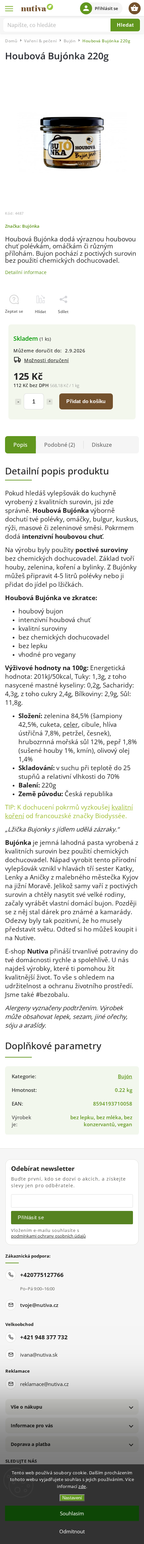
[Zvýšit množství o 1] (50, 402)
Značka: (22, 226)
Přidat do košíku (85, 401)
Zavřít (118, 323)
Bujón (125, 1076)
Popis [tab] (20, 444)
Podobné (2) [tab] (59, 444)
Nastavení (72, 1497)
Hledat (125, 25)
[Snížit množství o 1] (18, 402)
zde (82, 1486)
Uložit (20, 323)
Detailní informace (26, 272)
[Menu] (9, 8)
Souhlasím (72, 1513)
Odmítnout (72, 1531)
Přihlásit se (31, 1217)
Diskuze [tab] (102, 444)
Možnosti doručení (46, 360)
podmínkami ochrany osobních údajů (48, 1236)
